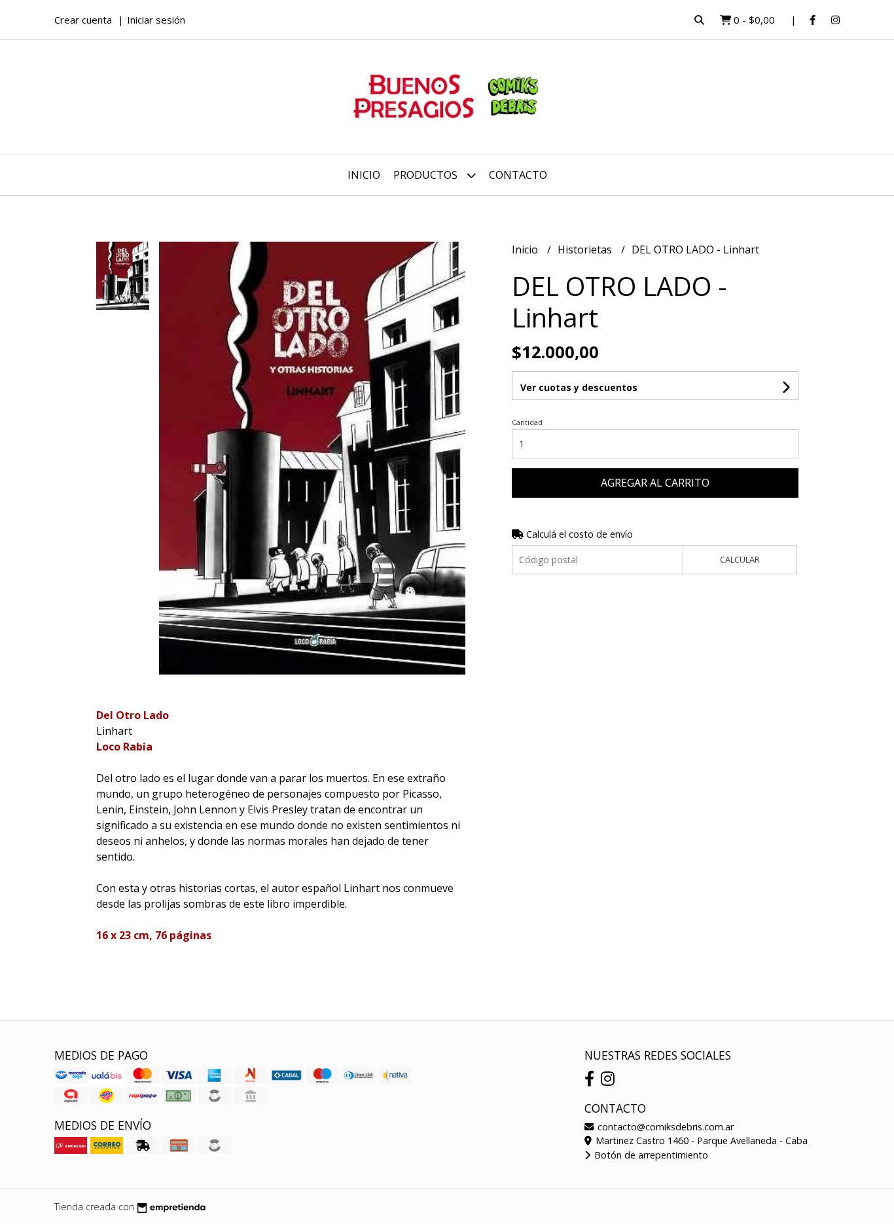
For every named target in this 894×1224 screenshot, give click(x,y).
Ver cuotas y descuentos (578, 387)
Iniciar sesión (156, 19)
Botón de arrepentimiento (650, 1155)
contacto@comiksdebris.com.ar (664, 1127)
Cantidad (527, 422)
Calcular (740, 559)
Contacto (518, 175)
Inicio (364, 175)
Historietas (586, 249)
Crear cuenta (83, 19)
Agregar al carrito (655, 482)
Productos (426, 175)
